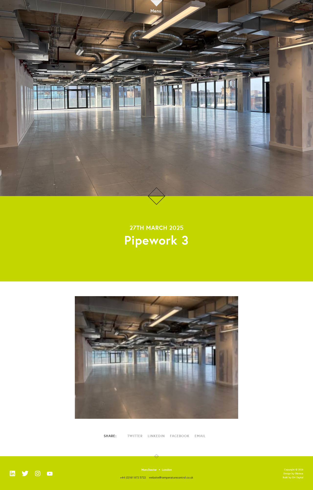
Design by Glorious (293, 473)
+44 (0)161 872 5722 (133, 477)
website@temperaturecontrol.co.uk (171, 477)
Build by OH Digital (293, 477)
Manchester (149, 470)
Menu (155, 10)
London (167, 470)
